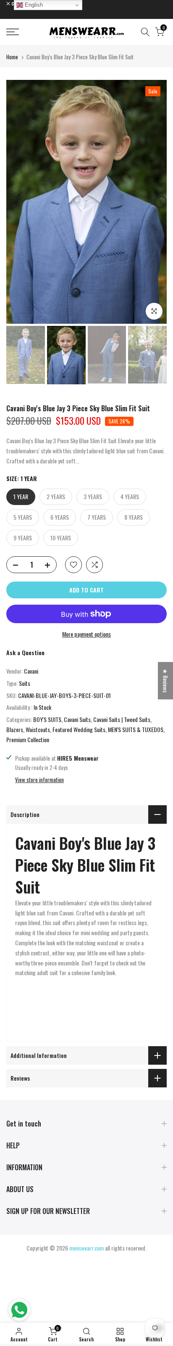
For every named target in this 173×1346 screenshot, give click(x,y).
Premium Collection (27, 739)
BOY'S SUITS (47, 719)
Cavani (31, 670)
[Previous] (12, 202)
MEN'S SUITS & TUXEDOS (135, 729)
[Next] (160, 202)
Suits (24, 683)
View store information (39, 779)
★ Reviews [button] (165, 681)
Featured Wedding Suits (78, 729)
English (33, 5)
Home (12, 57)
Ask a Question (25, 652)
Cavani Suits (77, 719)
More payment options (86, 633)
